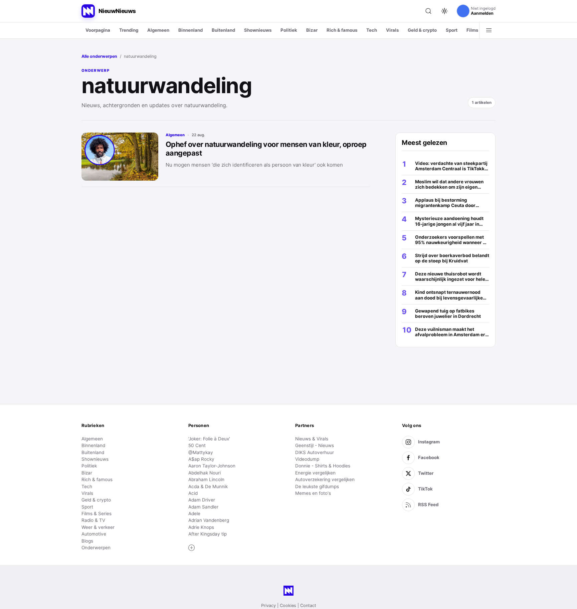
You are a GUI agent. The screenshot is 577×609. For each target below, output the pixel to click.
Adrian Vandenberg (208, 520)
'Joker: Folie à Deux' (209, 438)
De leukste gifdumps (317, 486)
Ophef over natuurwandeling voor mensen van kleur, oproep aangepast (266, 148)
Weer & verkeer (98, 527)
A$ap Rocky (201, 459)
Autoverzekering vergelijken (325, 479)
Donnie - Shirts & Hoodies (322, 465)
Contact (308, 605)
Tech (371, 30)
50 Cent (197, 445)
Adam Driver (201, 499)
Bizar (312, 30)
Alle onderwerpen (99, 56)
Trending (128, 30)
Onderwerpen (96, 547)
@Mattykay (200, 452)
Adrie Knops (201, 527)
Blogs (87, 541)
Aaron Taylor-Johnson (211, 465)
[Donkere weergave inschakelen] (444, 11)
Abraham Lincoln (206, 479)
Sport (451, 30)
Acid (193, 493)
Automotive (93, 534)
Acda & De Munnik (208, 486)
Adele (194, 513)
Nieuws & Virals (311, 438)
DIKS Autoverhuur (314, 452)
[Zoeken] (428, 11)
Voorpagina (97, 30)
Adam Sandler (203, 507)
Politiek (288, 30)
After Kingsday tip (207, 534)
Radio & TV (93, 520)
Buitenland (223, 30)
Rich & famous (342, 30)
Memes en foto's (313, 493)
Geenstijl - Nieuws (314, 445)
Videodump (307, 459)
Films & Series (96, 513)
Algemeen (158, 30)
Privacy (268, 605)
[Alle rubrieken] (489, 30)
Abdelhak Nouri (204, 472)
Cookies (288, 605)
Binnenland (190, 30)
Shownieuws (257, 30)
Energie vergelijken (315, 472)
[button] (191, 548)
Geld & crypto (422, 30)
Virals (392, 30)
